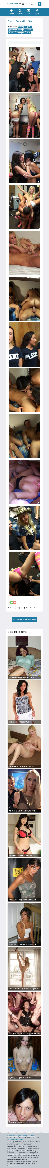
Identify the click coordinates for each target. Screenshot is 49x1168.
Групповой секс (15, 30)
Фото (28, 14)
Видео (37, 14)
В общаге (20, 32)
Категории (20, 14)
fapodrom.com (14, 4)
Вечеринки (28, 30)
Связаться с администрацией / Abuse (21, 1136)
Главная (11, 14)
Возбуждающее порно (15, 1139)
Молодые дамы (24, 27)
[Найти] (39, 4)
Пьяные (12, 32)
